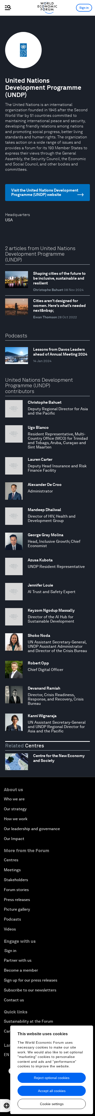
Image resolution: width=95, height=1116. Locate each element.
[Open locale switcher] (6, 1105)
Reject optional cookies (51, 1078)
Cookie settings (52, 1104)
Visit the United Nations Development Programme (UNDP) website (44, 192)
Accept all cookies (52, 1091)
